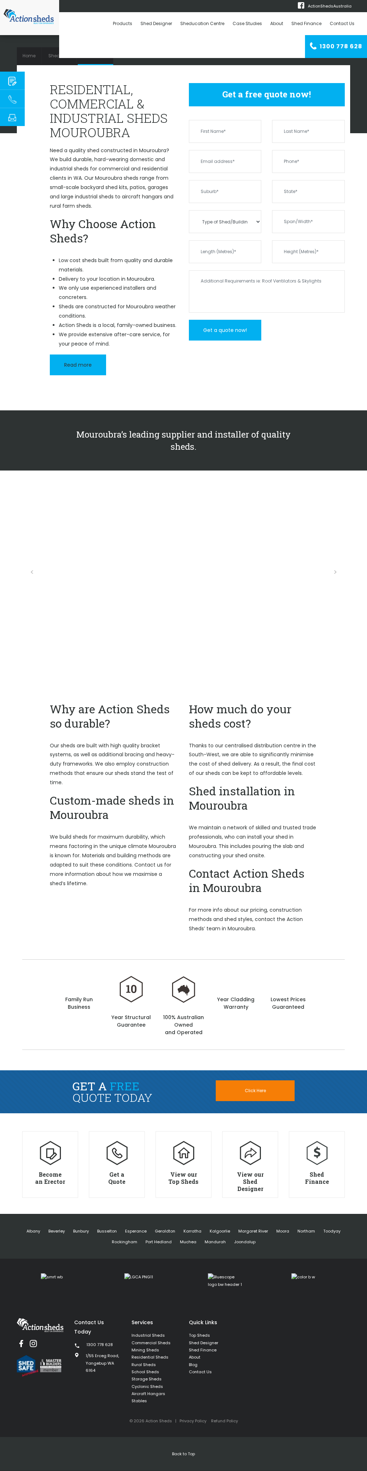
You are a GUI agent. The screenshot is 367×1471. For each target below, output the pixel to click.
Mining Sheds (145, 1350)
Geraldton (165, 1231)
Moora (282, 1231)
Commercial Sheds (151, 1343)
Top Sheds (199, 1335)
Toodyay (331, 1231)
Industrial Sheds (148, 1335)
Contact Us (342, 23)
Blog (193, 1365)
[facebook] (21, 1343)
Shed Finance (306, 23)
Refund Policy (224, 1421)
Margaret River (253, 1231)
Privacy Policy (193, 1421)
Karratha (192, 1231)
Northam (306, 1231)
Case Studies (247, 23)
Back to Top (183, 1454)
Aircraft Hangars (148, 1394)
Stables (139, 1401)
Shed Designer (156, 23)
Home (29, 56)
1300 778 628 (340, 46)
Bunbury (81, 1231)
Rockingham (124, 1242)
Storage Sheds (147, 1379)
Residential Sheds (150, 1357)
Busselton (107, 1231)
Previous (32, 572)
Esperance (136, 1231)
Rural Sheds (144, 1365)
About (276, 23)
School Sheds (145, 1372)
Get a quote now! (225, 330)
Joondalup (245, 1242)
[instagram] (33, 1343)
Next (335, 572)
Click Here (255, 1090)
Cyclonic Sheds (147, 1386)
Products (122, 23)
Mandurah (215, 1242)
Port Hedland (159, 1242)
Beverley (56, 1231)
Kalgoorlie (220, 1231)
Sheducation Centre (202, 23)
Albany (33, 1231)
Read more (78, 364)
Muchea (188, 1242)
